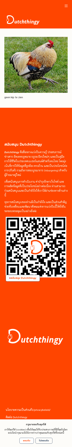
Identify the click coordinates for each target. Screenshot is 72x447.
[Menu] (66, 5)
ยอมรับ (26, 440)
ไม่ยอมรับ (44, 440)
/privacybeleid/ (42, 409)
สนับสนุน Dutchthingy (23, 278)
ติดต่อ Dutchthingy (16, 417)
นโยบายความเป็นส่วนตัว (19, 409)
